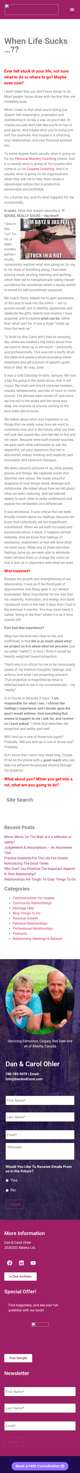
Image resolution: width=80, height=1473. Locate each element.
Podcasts (20, 934)
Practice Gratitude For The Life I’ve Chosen (36, 858)
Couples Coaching (40, 169)
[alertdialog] (40, 1464)
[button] (72, 9)
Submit (14, 1204)
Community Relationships (32, 903)
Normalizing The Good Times (26, 863)
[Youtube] (33, 1263)
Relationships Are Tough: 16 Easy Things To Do (40, 879)
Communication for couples (34, 898)
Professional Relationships (33, 929)
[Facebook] (9, 1263)
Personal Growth (25, 918)
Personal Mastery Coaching (35, 159)
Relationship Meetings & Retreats (38, 939)
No (13, 1189)
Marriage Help (23, 908)
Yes (13, 1180)
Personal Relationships (30, 923)
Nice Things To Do (27, 913)
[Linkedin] (21, 1263)
